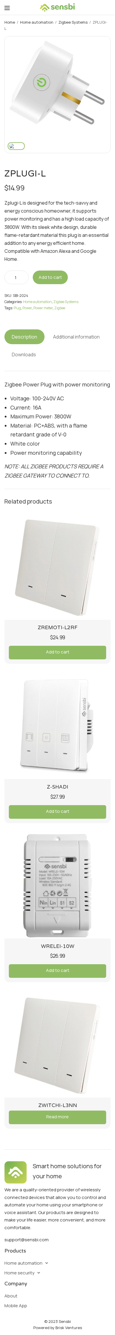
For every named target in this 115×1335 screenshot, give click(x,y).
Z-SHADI (57, 787)
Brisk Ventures (68, 1327)
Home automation (36, 22)
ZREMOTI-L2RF (58, 627)
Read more (57, 1117)
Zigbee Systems (73, 22)
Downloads (24, 354)
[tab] (24, 336)
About (10, 1296)
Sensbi (65, 1321)
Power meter (43, 307)
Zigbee (59, 307)
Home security (19, 1273)
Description (24, 337)
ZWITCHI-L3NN (57, 1105)
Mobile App (15, 1305)
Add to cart (50, 277)
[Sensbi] (57, 7)
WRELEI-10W (57, 946)
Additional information (76, 337)
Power (27, 307)
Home (9, 22)
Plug (17, 307)
